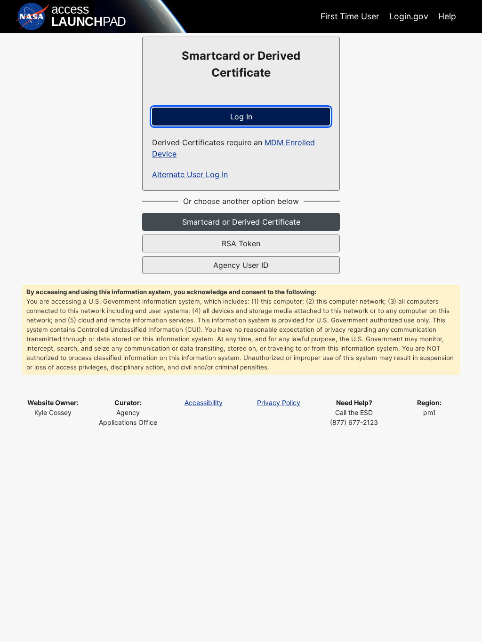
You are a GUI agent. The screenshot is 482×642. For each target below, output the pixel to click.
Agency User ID (241, 265)
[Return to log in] (71, 16)
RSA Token (241, 243)
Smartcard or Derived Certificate (241, 222)
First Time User (350, 16)
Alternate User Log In (190, 174)
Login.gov (408, 16)
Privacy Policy (278, 403)
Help (447, 16)
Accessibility (204, 403)
